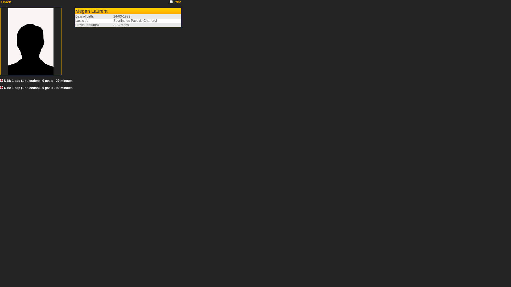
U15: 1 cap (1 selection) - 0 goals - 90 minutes (38, 88)
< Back (5, 2)
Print (177, 2)
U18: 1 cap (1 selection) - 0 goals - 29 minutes (38, 81)
